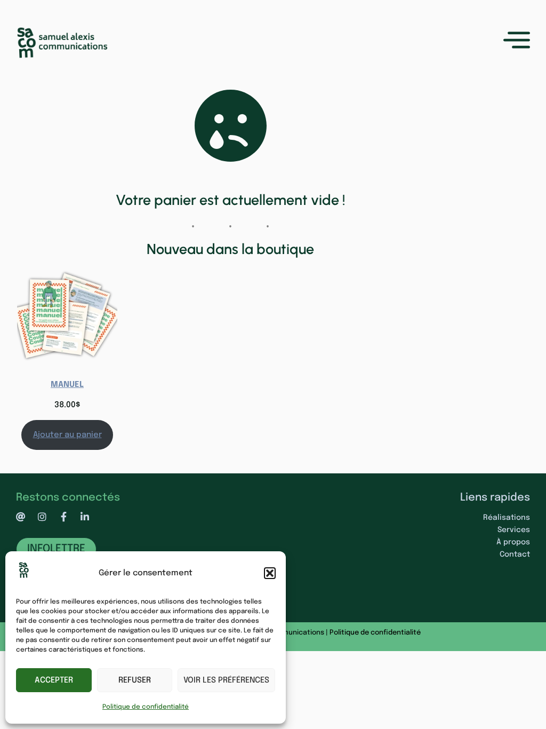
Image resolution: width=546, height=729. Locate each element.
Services (513, 530)
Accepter (54, 680)
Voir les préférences (226, 680)
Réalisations (506, 517)
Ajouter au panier (67, 435)
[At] (21, 516)
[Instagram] (42, 516)
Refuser (134, 680)
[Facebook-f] (63, 516)
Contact (515, 554)
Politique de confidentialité (145, 707)
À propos (513, 542)
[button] (269, 573)
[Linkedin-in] (85, 516)
